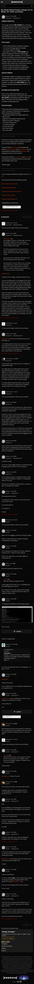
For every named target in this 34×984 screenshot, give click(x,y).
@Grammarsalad (11, 149)
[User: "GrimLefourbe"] (3, 359)
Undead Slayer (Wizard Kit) (9, 187)
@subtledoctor (22, 149)
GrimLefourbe (9, 358)
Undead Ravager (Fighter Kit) (9, 199)
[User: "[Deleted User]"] (3, 223)
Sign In (5, 938)
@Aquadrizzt (23, 151)
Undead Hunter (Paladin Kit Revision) (11, 191)
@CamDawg (14, 147)
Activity (3, 948)
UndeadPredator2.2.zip (12, 206)
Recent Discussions (7, 946)
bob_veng (8, 723)
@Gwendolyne (18, 157)
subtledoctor (6, 238)
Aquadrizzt (8, 644)
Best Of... (4, 950)
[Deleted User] (9, 223)
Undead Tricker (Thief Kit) (8, 195)
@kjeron (27, 157)
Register (11, 938)
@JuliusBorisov (6, 859)
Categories (4, 944)
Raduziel (8, 16)
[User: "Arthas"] (3, 564)
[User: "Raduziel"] (3, 17)
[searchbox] (17, 5)
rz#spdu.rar (9, 716)
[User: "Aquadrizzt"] (3, 645)
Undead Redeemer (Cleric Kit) (9, 184)
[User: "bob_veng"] (3, 724)
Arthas (7, 563)
